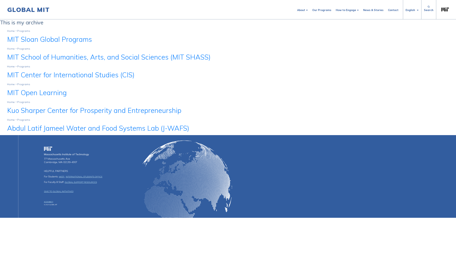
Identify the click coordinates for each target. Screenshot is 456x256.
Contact (393, 10)
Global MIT (28, 10)
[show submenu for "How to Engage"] (357, 10)
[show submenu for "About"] (306, 10)
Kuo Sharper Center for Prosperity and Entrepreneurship (94, 110)
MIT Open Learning (37, 92)
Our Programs (321, 10)
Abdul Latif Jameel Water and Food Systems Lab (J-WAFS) (98, 128)
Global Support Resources (81, 182)
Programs (23, 31)
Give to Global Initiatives (58, 191)
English (410, 10)
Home (11, 31)
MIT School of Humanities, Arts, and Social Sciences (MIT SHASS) (109, 57)
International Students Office (84, 176)
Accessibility (48, 202)
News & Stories (373, 10)
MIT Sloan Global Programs (49, 39)
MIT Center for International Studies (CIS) (70, 75)
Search (428, 9)
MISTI (62, 176)
